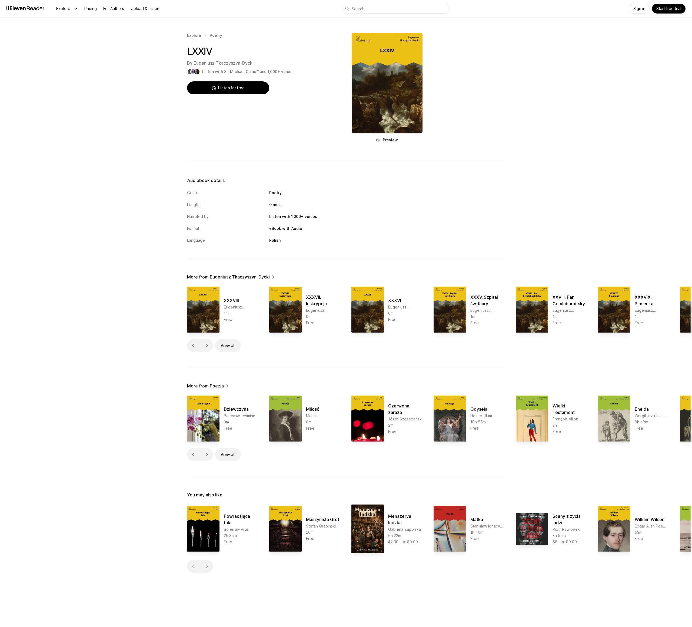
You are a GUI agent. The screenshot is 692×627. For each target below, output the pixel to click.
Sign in (639, 8)
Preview (390, 140)
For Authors (113, 8)
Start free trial (668, 8)
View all (228, 345)
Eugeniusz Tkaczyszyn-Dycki (224, 63)
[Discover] (75, 9)
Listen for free (231, 87)
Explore (63, 8)
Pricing (90, 8)
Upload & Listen (145, 8)
